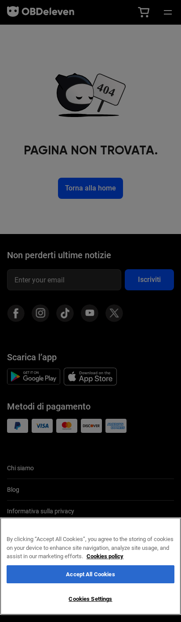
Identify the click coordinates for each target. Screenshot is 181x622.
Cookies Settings (90, 599)
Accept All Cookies (90, 574)
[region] (90, 566)
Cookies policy (105, 556)
